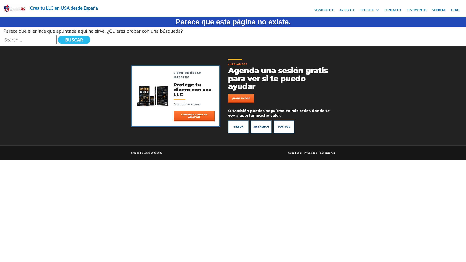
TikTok (238, 126)
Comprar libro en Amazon (194, 115)
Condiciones (327, 152)
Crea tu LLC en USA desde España (64, 8)
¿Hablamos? (241, 98)
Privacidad (310, 152)
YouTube (284, 126)
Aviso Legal (295, 152)
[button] (376, 10)
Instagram (261, 126)
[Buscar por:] (31, 40)
